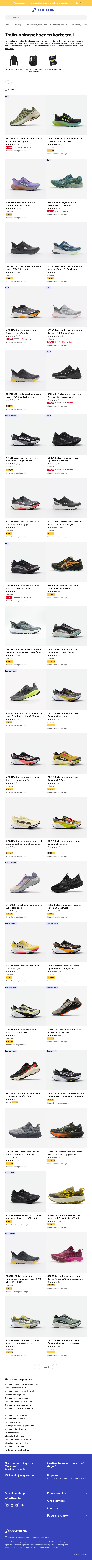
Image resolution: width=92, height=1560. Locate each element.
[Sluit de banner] (85, 3)
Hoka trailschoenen (13, 1412)
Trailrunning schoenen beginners (19, 1408)
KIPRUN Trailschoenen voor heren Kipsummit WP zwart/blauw (63, 651)
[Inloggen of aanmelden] (78, 10)
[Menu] (8, 10)
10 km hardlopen (12, 1433)
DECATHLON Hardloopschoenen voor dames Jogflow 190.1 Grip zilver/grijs (24, 651)
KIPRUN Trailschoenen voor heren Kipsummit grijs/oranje (22, 331)
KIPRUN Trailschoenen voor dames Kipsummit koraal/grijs (22, 523)
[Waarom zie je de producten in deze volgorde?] (6, 90)
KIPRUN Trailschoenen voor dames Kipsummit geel (22, 967)
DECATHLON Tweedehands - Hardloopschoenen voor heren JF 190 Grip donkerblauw (24, 1279)
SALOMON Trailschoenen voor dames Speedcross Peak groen (24, 140)
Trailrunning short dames (15, 1446)
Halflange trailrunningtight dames (19, 1426)
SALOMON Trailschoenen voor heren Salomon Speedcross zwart (65, 395)
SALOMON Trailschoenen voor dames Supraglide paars (24, 906)
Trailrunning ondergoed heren (18, 1405)
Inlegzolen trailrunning (14, 1436)
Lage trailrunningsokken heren (18, 1439)
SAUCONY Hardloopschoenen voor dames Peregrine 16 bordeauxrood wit (65, 1277)
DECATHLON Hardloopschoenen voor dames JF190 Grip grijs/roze (65, 331)
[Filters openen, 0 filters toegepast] (8, 83)
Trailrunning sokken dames (16, 1398)
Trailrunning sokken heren (16, 1415)
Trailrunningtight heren (15, 1419)
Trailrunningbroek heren (15, 1429)
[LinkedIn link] (22, 1505)
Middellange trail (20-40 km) (17, 1443)
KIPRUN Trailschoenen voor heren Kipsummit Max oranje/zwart (63, 967)
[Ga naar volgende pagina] (55, 1367)
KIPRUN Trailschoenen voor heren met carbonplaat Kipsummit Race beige (24, 842)
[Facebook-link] (7, 1505)
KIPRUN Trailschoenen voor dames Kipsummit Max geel (64, 842)
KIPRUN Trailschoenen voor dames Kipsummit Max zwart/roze (22, 778)
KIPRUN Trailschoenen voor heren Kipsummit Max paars (63, 714)
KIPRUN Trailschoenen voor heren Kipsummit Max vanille (22, 1031)
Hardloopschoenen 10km (15, 1388)
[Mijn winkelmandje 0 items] (84, 10)
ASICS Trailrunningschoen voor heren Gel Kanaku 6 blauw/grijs (65, 203)
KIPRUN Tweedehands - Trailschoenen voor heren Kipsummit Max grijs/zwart (65, 1094)
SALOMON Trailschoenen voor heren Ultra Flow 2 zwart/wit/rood (23, 1094)
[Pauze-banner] (81, 3)
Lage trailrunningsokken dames (18, 1401)
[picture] (25, 115)
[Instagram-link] (17, 1505)
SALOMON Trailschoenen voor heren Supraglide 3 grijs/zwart (65, 1031)
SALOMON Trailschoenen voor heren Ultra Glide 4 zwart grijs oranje (65, 1153)
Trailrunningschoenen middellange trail (22, 1384)
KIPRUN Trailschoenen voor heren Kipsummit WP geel (63, 778)
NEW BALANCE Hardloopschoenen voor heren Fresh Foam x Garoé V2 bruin (25, 714)
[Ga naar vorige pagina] (37, 1367)
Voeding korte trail (53, 69)
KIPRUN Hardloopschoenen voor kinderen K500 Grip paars (21, 203)
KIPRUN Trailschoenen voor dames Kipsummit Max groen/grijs (22, 1341)
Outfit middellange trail (15, 1395)
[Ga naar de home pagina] (43, 10)
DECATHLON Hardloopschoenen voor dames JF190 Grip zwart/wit (65, 523)
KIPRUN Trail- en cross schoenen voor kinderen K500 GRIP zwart (65, 140)
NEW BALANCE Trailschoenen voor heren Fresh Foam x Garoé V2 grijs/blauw (22, 1154)
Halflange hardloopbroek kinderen (19, 1450)
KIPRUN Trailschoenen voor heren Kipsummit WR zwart (63, 459)
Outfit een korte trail (14, 69)
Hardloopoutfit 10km (14, 1422)
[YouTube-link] (12, 1505)
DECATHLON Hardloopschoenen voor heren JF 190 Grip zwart (24, 267)
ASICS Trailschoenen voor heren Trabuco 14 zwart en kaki (63, 587)
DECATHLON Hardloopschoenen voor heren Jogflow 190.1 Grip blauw (65, 267)
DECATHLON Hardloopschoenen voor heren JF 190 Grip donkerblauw (24, 395)
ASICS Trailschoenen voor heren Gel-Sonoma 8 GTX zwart (65, 906)
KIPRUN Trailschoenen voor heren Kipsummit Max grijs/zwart (22, 459)
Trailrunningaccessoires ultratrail (19, 1391)
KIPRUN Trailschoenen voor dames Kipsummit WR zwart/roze (22, 587)
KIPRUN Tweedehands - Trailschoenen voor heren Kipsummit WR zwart (24, 1216)
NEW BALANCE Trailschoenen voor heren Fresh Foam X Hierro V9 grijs (64, 1216)
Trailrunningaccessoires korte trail (33, 70)
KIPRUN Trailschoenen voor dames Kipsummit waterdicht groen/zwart (64, 1341)
